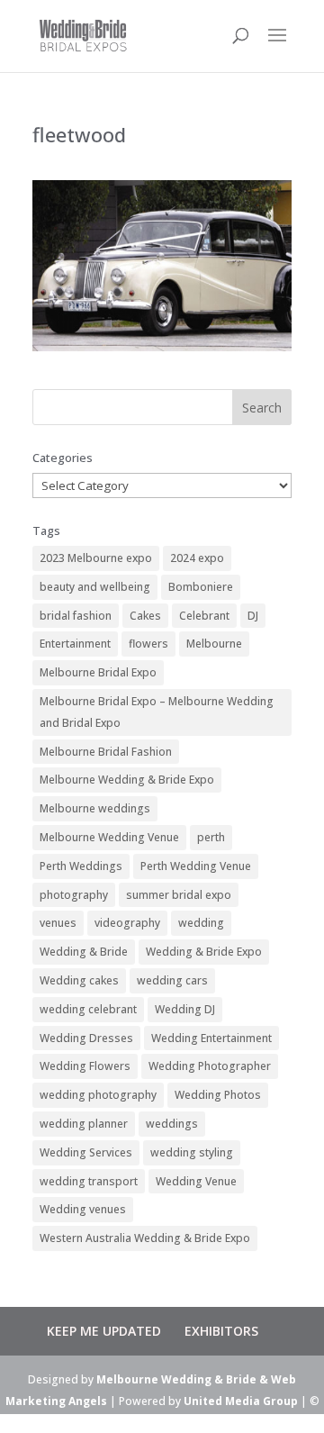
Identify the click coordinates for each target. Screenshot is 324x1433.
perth (211, 837)
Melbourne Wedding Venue (109, 837)
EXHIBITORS (221, 1330)
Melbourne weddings (95, 808)
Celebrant (204, 615)
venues (58, 922)
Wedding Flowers (85, 1066)
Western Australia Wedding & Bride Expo (145, 1238)
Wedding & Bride (84, 951)
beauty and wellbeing (95, 586)
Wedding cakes (79, 980)
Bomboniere (200, 586)
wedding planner (84, 1123)
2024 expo (197, 558)
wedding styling (191, 1152)
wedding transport (89, 1181)
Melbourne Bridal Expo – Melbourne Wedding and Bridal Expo (157, 712)
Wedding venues (83, 1209)
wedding (201, 922)
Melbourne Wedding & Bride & (183, 1379)
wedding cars (172, 980)
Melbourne (214, 643)
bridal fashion (76, 615)
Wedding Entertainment (211, 1038)
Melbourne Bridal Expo (98, 672)
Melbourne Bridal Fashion (106, 751)
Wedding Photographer (209, 1066)
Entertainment (75, 643)
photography (74, 894)
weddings (172, 1123)
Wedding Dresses (86, 1038)
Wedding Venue (196, 1181)
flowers (148, 643)
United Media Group (241, 1401)
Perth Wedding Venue (195, 866)
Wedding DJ (185, 1009)
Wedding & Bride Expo (204, 951)
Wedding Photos (218, 1094)
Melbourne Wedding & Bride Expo (127, 779)
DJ (253, 615)
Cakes (145, 615)
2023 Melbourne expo (96, 558)
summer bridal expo (178, 894)
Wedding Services (86, 1152)
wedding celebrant (88, 1009)
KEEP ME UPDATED (104, 1330)
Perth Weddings (81, 866)
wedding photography (98, 1094)
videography (127, 922)
